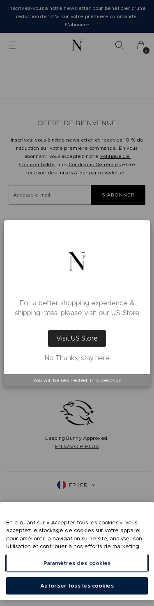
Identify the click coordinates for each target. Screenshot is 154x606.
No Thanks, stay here (77, 358)
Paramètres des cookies (77, 563)
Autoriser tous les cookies (76, 585)
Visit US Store (77, 338)
